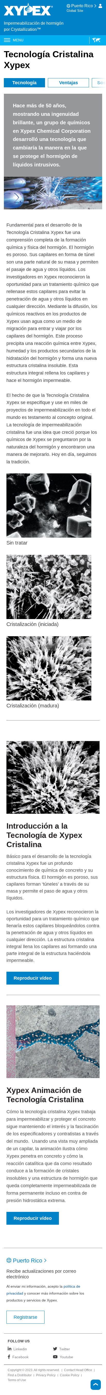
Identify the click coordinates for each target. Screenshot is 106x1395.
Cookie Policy (69, 1375)
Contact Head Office (78, 1370)
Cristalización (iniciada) (32, 624)
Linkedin (20, 1349)
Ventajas (68, 82)
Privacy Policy (46, 1375)
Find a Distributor (20, 1375)
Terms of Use (17, 1380)
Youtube (66, 1357)
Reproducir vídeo (33, 978)
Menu (18, 40)
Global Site (75, 11)
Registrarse (25, 1317)
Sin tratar (17, 543)
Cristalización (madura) (32, 705)
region (95, 40)
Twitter (64, 1349)
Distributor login (100, 6)
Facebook (20, 1357)
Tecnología (24, 82)
